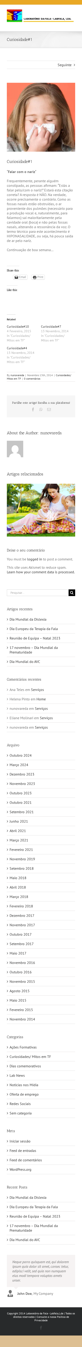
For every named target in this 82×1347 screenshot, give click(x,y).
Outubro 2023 (21, 793)
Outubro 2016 (21, 972)
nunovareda (17, 375)
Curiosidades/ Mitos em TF (30, 1056)
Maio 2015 (18, 1000)
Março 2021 (19, 840)
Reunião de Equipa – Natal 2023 (35, 638)
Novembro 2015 (22, 981)
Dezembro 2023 (22, 774)
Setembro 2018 (22, 868)
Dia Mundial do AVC (25, 661)
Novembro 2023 (22, 783)
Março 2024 (19, 764)
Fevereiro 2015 (21, 1009)
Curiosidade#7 (51, 326)
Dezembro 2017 (22, 915)
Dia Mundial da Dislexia (28, 619)
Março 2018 (19, 896)
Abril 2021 (18, 830)
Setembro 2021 (22, 812)
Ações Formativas (23, 1047)
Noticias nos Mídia (24, 1085)
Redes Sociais (20, 1103)
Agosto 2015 (20, 991)
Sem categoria (21, 1113)
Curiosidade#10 (18, 326)
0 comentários (32, 378)
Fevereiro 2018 (21, 906)
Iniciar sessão (20, 1141)
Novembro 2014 (22, 1019)
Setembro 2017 (22, 943)
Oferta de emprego (24, 1094)
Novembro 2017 (22, 925)
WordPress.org (20, 1169)
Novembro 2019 (22, 859)
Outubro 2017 (21, 934)
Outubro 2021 (21, 802)
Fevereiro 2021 (21, 849)
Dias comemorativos (25, 1066)
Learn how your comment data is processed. (41, 572)
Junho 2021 (19, 821)
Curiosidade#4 (17, 348)
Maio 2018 (18, 877)
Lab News (17, 1075)
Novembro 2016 (22, 962)
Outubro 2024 (21, 755)
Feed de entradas (23, 1150)
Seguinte (65, 65)
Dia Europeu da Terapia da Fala (34, 628)
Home (41, 699)
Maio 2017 (18, 953)
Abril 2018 (18, 887)
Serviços (37, 689)
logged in (34, 559)
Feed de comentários (26, 1160)
